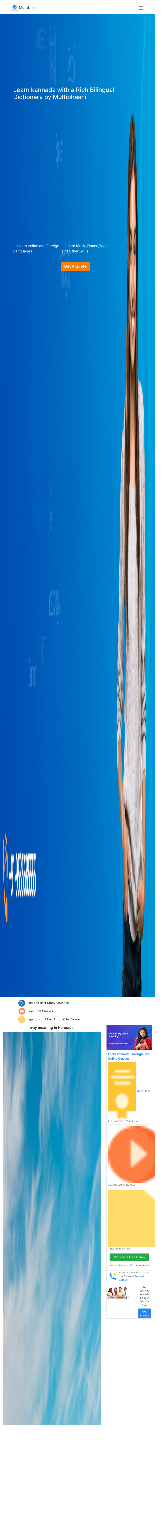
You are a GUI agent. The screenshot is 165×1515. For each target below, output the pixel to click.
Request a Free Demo (129, 1257)
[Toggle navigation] (141, 8)
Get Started (144, 1313)
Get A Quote (75, 266)
